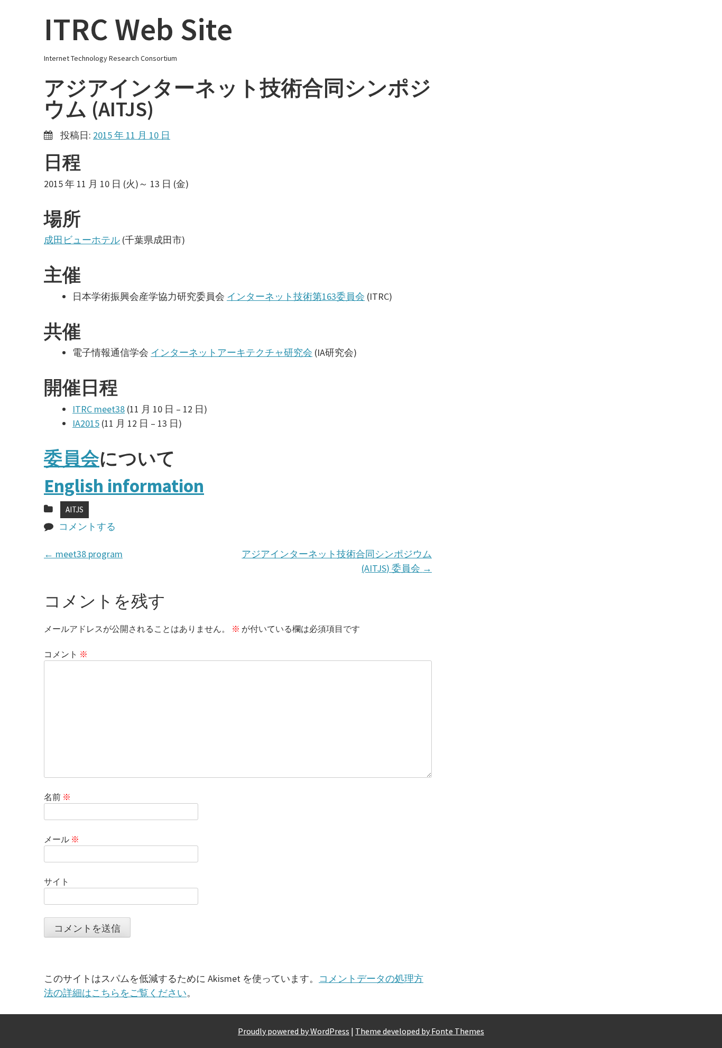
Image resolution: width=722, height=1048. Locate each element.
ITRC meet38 (98, 409)
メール (61, 839)
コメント (66, 654)
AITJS (75, 509)
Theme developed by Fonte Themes (419, 1031)
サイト (56, 881)
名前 (57, 797)
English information (124, 486)
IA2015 (85, 423)
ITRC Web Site (138, 29)
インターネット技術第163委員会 (296, 296)
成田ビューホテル (82, 240)
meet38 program (83, 554)
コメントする (87, 526)
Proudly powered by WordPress (293, 1031)
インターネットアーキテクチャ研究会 (231, 352)
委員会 (71, 458)
